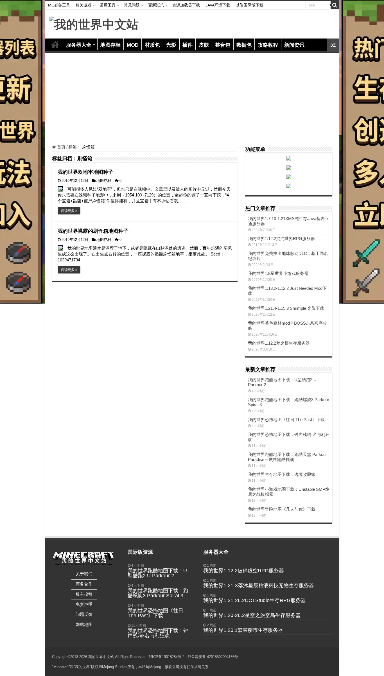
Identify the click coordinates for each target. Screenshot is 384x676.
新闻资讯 (294, 45)
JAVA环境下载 (217, 5)
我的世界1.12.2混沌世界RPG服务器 (281, 238)
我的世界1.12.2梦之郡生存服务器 (279, 343)
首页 (55, 44)
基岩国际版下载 (249, 5)
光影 (171, 45)
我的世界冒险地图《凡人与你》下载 (281, 509)
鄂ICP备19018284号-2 (166, 657)
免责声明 (84, 604)
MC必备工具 (59, 5)
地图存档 (110, 45)
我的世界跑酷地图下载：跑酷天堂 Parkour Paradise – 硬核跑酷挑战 (287, 457)
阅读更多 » (69, 211)
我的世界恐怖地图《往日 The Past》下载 (286, 419)
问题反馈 (84, 614)
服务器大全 (78, 45)
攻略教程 (268, 45)
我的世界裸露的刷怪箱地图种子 (93, 231)
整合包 (222, 45)
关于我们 (84, 573)
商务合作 (84, 584)
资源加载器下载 (186, 5)
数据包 (244, 45)
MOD (133, 45)
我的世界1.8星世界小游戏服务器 (278, 273)
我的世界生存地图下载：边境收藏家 (281, 474)
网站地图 (84, 624)
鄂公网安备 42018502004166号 (213, 657)
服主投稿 (84, 594)
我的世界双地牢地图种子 (85, 172)
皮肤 (204, 45)
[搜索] (335, 5)
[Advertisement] (192, 99)
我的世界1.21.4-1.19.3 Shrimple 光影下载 (286, 308)
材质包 (152, 45)
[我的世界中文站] (94, 23)
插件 (187, 45)
